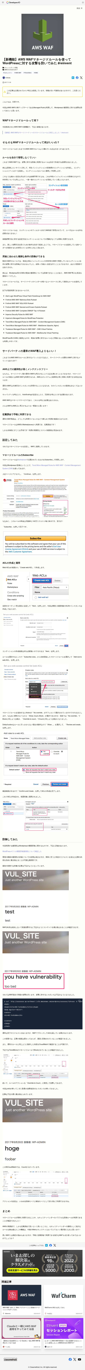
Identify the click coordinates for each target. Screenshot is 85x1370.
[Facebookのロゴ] (70, 1359)
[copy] (79, 1001)
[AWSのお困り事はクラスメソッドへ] (42, 1263)
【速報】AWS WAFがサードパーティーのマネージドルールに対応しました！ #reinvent (36, 132)
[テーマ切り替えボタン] (83, 2)
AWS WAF (18, 73)
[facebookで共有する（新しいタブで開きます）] (77, 77)
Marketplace (21, 459)
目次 (78, 8)
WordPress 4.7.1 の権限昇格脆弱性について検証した (22, 851)
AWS (36, 73)
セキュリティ (8, 73)
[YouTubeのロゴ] (79, 1359)
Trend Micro (28, 73)
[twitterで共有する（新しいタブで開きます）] (81, 77)
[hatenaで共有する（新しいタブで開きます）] (73, 77)
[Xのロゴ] (74, 1359)
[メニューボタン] (3, 2)
